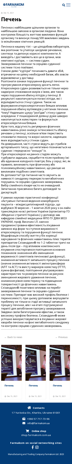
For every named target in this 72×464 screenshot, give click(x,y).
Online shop (38, 431)
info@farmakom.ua (38, 423)
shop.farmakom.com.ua (36, 435)
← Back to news (13, 337)
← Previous (61, 337)
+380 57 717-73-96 (38, 418)
